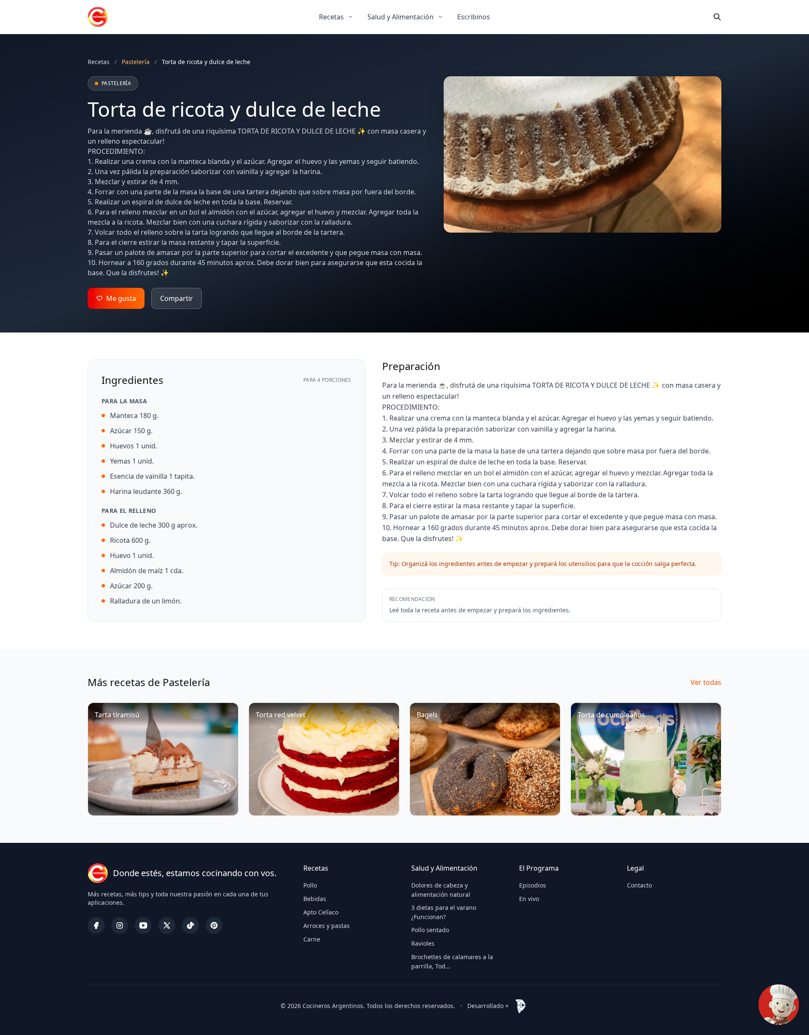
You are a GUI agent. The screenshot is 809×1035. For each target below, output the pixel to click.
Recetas (331, 16)
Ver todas (706, 682)
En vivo (529, 899)
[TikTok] (190, 925)
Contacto (639, 885)
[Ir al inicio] (98, 17)
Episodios (532, 885)
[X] (166, 925)
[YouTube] (143, 925)
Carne (311, 939)
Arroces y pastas (326, 926)
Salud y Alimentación (400, 16)
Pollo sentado (430, 930)
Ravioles (422, 943)
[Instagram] (119, 925)
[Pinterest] (214, 925)
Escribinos (473, 16)
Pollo (310, 885)
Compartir (176, 298)
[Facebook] (96, 925)
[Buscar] (717, 17)
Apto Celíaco (320, 912)
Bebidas (314, 899)
